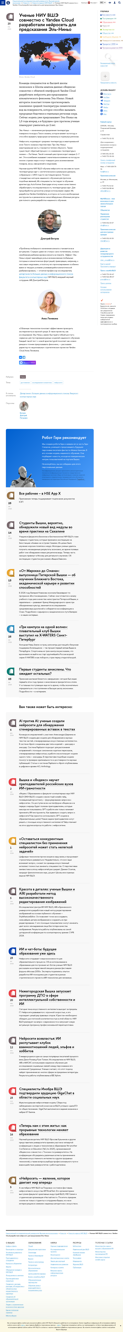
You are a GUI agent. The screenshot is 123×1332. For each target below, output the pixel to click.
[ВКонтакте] (20, 357)
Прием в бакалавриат (35, 1256)
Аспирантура (32, 1265)
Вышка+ (31, 1259)
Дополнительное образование (34, 1269)
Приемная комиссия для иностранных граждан (107, 231)
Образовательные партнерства (34, 1281)
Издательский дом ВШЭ (81, 1249)
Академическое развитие (59, 1264)
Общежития (105, 210)
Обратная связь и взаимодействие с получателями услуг (35, 1288)
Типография (77, 1258)
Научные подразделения (59, 1246)
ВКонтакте (107, 94)
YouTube (106, 97)
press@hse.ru (105, 279)
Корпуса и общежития (14, 1263)
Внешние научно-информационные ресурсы (57, 1273)
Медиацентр (77, 1261)
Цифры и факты (11, 1246)
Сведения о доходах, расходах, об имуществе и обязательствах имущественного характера (15, 1289)
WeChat (106, 104)
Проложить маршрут (108, 266)
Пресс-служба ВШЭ (108, 270)
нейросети (58, 382)
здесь (23, 1325)
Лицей (30, 1246)
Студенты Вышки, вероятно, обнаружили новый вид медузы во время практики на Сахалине (45, 527)
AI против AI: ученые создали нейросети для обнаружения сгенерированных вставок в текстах (47, 725)
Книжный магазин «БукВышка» (79, 1253)
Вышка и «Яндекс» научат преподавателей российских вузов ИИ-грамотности (46, 783)
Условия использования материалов (105, 289)
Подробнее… (81, 479)
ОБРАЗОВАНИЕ (34, 1242)
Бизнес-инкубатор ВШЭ (36, 1277)
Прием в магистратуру (36, 1262)
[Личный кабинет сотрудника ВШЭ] (114, 2)
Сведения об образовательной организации (12, 1299)
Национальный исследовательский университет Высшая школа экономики (32, 1233)
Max (105, 114)
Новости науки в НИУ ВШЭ (77, 1233)
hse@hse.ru (104, 171)
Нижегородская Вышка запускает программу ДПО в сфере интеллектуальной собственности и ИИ (47, 997)
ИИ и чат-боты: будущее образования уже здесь (37, 951)
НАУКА (54, 1242)
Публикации (77, 1267)
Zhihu (105, 111)
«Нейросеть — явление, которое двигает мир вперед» (44, 1180)
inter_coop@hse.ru (107, 260)
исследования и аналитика (42, 382)
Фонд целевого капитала (14, 1275)
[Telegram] (23, 357)
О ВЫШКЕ (10, 1242)
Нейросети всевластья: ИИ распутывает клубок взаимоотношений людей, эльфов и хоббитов (46, 1044)
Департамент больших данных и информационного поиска (44, 393)
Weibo (105, 107)
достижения (25, 382)
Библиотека (77, 1246)
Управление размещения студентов (105, 216)
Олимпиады (32, 1252)
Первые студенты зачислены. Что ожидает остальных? (45, 671)
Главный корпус (106, 122)
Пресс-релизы (105, 283)
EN (105, 2)
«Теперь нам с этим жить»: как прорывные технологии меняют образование (43, 1129)
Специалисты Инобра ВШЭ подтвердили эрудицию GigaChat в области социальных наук (46, 1093)
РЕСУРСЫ (77, 1242)
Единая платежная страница (12, 1311)
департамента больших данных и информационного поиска (46, 273)
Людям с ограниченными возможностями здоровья (15, 1306)
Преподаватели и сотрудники (12, 1259)
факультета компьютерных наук (33, 277)
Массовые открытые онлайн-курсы (102, 1258)
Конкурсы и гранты (57, 1267)
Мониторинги (55, 1255)
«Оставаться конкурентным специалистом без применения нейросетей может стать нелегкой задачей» (46, 845)
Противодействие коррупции (12, 1280)
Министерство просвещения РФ (101, 1253)
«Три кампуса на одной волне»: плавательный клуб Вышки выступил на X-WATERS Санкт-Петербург (43, 633)
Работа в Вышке (11, 1316)
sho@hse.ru (104, 225)
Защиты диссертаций (58, 1261)
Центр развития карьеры (37, 1274)
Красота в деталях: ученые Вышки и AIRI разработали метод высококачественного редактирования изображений (47, 895)
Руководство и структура (14, 1249)
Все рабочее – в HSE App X (40, 493)
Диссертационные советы (60, 1258)
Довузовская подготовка (37, 1249)
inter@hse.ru (105, 241)
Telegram (106, 101)
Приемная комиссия (107, 175)
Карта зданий (105, 264)
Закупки (8, 1267)
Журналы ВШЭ (78, 1264)
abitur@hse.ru (105, 191)
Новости (63, 1233)
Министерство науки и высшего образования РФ (104, 1247)
